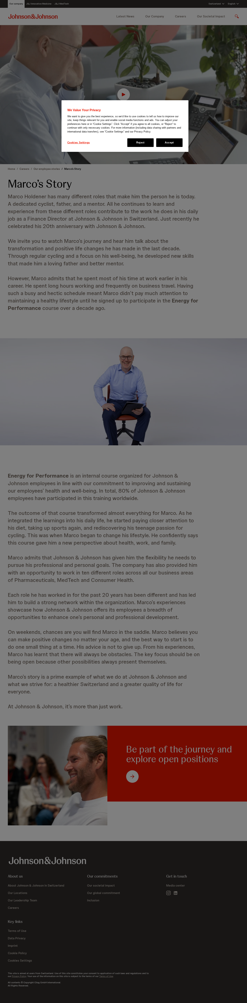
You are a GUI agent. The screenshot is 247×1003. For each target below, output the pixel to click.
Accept (169, 142)
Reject (140, 142)
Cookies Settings (78, 142)
